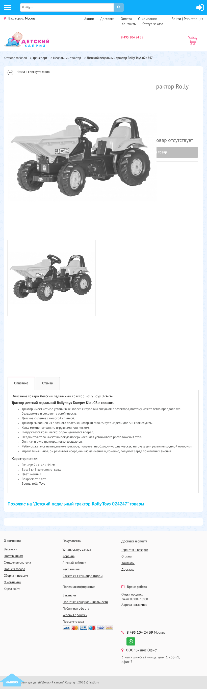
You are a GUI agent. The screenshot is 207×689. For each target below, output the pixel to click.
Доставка (107, 19)
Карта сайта (12, 589)
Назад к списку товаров (32, 72)
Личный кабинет (74, 563)
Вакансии (10, 549)
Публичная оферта (76, 608)
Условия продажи (75, 615)
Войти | (177, 19)
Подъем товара (14, 569)
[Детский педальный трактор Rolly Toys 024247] (51, 157)
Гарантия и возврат (134, 550)
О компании (147, 19)
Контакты (128, 24)
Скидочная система (17, 562)
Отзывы (47, 383)
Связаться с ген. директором (82, 576)
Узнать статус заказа (77, 549)
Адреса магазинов (134, 605)
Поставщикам (13, 556)
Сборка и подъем (16, 575)
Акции (89, 19)
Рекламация (71, 569)
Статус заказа (152, 24)
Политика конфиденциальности (85, 602)
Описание (21, 383)
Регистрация (193, 19)
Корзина (68, 556)
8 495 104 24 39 (132, 37)
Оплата (126, 19)
